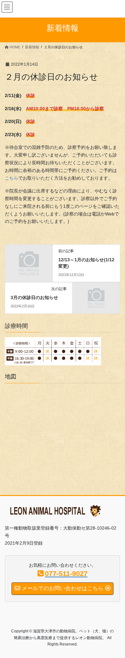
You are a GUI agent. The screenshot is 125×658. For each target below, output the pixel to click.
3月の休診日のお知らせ (34, 297)
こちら (11, 178)
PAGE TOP (115, 632)
